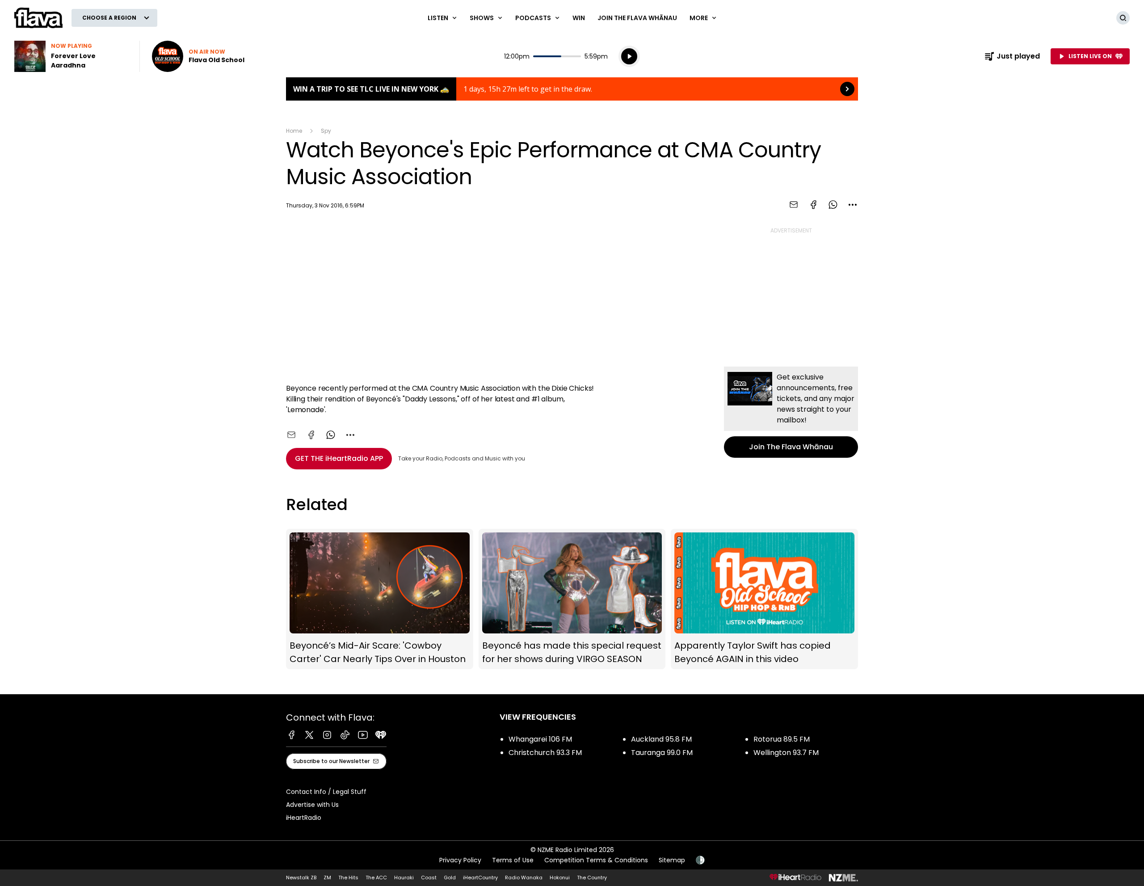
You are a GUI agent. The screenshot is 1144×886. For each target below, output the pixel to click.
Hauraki (404, 877)
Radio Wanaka (524, 877)
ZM (327, 877)
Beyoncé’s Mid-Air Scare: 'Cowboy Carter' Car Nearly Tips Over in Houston (379, 599)
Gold (450, 877)
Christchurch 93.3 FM (545, 752)
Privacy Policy (460, 860)
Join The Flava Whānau (637, 17)
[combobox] (852, 204)
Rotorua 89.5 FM (781, 739)
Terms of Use (513, 860)
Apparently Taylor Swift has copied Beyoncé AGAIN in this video (764, 599)
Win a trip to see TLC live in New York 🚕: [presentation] (572, 89)
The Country (592, 877)
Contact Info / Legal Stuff (326, 791)
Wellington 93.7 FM (786, 752)
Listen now (198, 56)
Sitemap (672, 860)
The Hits (348, 877)
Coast (429, 877)
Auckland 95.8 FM (661, 739)
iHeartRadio (303, 817)
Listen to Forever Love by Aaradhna (71, 56)
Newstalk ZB (301, 877)
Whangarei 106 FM (540, 739)
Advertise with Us (312, 804)
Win (578, 17)
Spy (326, 131)
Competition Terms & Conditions (596, 860)
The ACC (376, 877)
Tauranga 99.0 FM (662, 752)
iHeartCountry (480, 877)
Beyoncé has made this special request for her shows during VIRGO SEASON (572, 599)
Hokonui (560, 877)
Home (294, 131)
